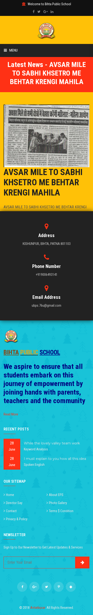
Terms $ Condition (61, 511)
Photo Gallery (58, 503)
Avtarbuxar (37, 607)
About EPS (56, 495)
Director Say (14, 503)
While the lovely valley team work (52, 443)
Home (10, 495)
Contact (11, 511)
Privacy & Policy (16, 519)
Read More (11, 414)
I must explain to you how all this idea (55, 459)
